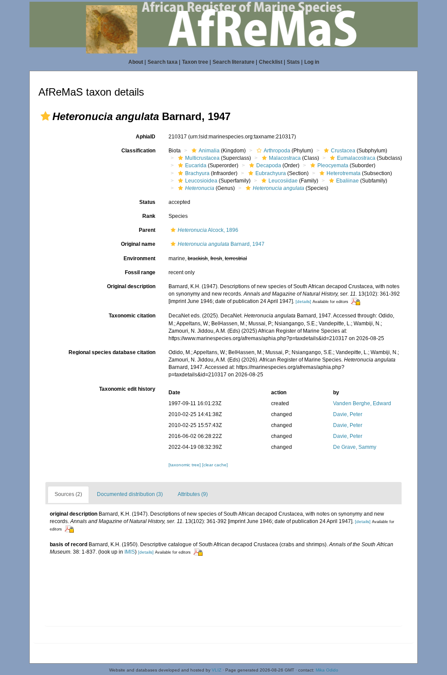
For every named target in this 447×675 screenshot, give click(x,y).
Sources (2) (68, 494)
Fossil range (140, 272)
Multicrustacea (202, 158)
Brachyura (197, 173)
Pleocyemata (332, 165)
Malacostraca (285, 158)
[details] (303, 301)
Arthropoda (277, 151)
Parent (147, 230)
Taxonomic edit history (127, 389)
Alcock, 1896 (208, 230)
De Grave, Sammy (354, 447)
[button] (45, 116)
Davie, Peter (347, 414)
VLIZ (216, 670)
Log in (311, 62)
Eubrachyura (270, 173)
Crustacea (343, 151)
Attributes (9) (193, 494)
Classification (138, 151)
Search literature (233, 62)
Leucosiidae (283, 181)
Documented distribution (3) (130, 494)
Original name (138, 244)
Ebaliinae (347, 181)
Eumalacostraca (356, 158)
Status (147, 202)
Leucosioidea (201, 181)
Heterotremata (344, 173)
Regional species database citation (112, 352)
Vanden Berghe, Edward (362, 403)
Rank (148, 216)
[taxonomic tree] (185, 464)
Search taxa (163, 62)
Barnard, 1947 (221, 244)
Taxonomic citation (132, 316)
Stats (293, 62)
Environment (139, 258)
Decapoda (268, 165)
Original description (131, 286)
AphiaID (145, 137)
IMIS (129, 552)
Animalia (209, 151)
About (135, 62)
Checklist (270, 62)
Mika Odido (327, 670)
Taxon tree (195, 62)
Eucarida (195, 165)
